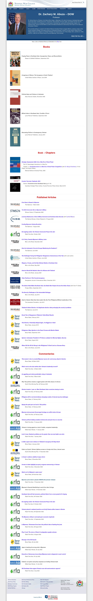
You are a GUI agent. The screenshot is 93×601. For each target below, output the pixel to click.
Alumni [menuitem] (33, 8)
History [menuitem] (15, 8)
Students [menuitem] (21, 8)
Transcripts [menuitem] (63, 8)
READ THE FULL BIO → (77, 36)
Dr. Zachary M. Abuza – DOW (56, 14)
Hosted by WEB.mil (38, 597)
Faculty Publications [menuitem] (52, 8)
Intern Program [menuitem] (41, 8)
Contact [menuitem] (70, 8)
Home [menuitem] (10, 8)
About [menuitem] (27, 8)
